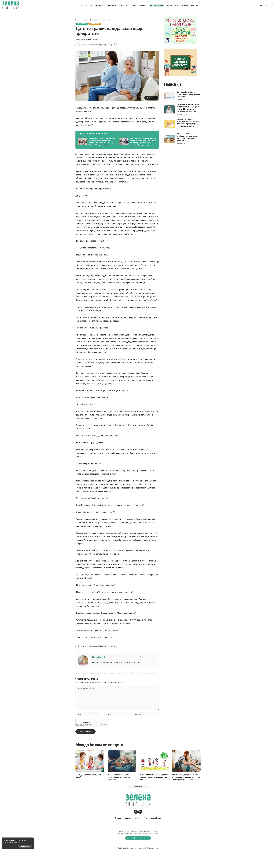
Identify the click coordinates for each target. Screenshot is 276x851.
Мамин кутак (82, 23)
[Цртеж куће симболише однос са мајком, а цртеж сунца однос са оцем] (154, 761)
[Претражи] (272, 5)
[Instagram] (140, 812)
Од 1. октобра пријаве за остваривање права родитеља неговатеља (188, 94)
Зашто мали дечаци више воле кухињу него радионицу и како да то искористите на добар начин (186, 777)
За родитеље (94, 23)
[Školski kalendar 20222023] (180, 62)
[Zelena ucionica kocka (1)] (180, 30)
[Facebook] (136, 812)
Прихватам (25, 846)
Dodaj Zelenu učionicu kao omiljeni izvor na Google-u (98, 45)
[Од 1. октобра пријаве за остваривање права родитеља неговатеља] (169, 96)
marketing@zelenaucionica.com (138, 838)
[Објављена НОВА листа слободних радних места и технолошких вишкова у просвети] (169, 139)
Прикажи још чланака (147, 657)
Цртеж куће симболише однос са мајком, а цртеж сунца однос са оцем (154, 777)
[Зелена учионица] (10, 5)
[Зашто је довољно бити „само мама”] (89, 761)
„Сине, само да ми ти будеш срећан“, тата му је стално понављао (120, 777)
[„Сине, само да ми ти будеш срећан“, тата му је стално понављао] (122, 761)
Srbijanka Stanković (85, 39)
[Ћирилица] (260, 5)
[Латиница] (267, 5)
